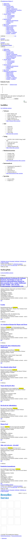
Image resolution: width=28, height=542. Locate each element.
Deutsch (9, 179)
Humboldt (10, 143)
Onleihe (9, 153)
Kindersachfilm (11, 172)
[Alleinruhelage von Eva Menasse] (4, 507)
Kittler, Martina (11, 118)
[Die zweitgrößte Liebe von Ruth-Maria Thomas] (18, 524)
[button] (25, 101)
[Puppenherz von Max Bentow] (11, 524)
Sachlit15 (10, 155)
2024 (9, 129)
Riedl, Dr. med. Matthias (13, 116)
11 (6, 265)
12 (8, 265)
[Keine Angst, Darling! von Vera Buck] (11, 516)
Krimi (9, 169)
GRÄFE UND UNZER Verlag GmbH (16, 139)
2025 (9, 128)
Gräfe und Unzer (11, 142)
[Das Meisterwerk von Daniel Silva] (18, 516)
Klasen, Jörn (10, 115)
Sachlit (9, 159)
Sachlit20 (10, 156)
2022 (9, 132)
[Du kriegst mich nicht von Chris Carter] (4, 524)
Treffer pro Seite (4, 266)
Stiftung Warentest (12, 146)
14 (11, 265)
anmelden (3, 38)
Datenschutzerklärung (5, 535)
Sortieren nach (4, 264)
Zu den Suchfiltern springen (7, 272)
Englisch (10, 180)
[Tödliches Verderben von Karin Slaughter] (4, 532)
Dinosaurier (10, 170)
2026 (9, 126)
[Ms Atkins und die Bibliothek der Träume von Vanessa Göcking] (11, 507)
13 (9, 265)
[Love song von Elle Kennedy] (4, 516)
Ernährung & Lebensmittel (14, 166)
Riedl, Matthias (11, 113)
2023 (9, 131)
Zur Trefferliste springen (6, 108)
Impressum (4, 538)
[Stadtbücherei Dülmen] (6, 1)
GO (15, 36)
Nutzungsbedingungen (16, 535)
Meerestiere (10, 167)
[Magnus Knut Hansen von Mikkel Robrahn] (18, 507)
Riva (9, 145)
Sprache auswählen (5, 40)
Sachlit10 (10, 157)
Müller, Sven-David (12, 119)
